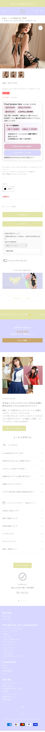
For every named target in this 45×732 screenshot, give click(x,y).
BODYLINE (6, 616)
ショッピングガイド (10, 683)
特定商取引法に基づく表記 (12, 688)
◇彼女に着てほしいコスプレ (13, 656)
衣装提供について (9, 696)
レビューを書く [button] (23, 340)
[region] (22, 585)
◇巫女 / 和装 (7, 653)
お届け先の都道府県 (10, 242)
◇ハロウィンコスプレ (10, 631)
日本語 (21, 714)
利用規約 (5, 691)
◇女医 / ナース (8, 650)
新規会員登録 (7, 671)
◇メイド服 (6, 636)
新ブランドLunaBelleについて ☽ (22, 3)
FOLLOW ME (22, 565)
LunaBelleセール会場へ (22, 153)
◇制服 (4, 634)
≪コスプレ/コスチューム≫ (12, 628)
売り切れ (22, 224)
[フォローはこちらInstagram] (22, 707)
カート (4, 673)
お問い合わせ (7, 685)
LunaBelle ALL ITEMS (18, 18)
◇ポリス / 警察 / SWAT (10, 639)
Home (4, 18)
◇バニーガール (8, 645)
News (4, 665)
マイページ (6, 668)
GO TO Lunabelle (14, 428)
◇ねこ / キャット (8, 647)
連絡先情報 (6, 699)
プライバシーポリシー (10, 694)
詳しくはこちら (22, 592)
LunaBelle (6, 619)
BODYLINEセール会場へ (22, 146)
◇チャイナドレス (9, 642)
